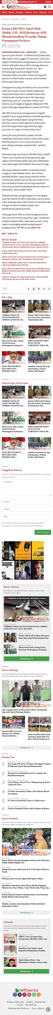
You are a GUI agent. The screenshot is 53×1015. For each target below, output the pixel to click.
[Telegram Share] (44, 289)
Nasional (11, 24)
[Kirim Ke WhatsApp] (49, 289)
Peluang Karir (40, 1002)
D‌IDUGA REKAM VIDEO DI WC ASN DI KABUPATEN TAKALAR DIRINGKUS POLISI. (24, 264)
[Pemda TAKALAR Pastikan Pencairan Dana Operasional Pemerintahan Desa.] (39, 306)
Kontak (20, 1005)
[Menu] (3, 7)
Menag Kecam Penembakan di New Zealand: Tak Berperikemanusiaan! (27, 774)
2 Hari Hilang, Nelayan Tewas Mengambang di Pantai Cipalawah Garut (29, 783)
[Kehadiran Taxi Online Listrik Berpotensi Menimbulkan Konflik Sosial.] (10, 950)
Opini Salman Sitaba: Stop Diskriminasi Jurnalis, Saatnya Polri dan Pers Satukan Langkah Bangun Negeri (33, 961)
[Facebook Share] (28, 289)
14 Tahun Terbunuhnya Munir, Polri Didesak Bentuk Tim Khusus (28, 792)
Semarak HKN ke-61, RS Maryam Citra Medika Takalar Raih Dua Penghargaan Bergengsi (12, 733)
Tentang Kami (30, 1005)
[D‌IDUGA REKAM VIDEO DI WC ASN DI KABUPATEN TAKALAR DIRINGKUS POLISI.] (39, 332)
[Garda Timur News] (18, 7)
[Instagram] (29, 995)
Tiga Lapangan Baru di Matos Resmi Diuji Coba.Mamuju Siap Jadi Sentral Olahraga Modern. (24, 711)
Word (29, 24)
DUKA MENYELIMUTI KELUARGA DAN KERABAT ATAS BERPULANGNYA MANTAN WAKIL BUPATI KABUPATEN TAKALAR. (26, 271)
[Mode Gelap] (45, 7)
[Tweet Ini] (34, 289)
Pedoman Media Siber (15, 1002)
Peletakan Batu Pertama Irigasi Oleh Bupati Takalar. (22, 879)
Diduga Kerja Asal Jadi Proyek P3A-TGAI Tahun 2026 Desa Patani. (25, 871)
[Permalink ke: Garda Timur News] (4, 46)
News (18, 24)
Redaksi (29, 1002)
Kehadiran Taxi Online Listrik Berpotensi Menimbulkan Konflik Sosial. (32, 949)
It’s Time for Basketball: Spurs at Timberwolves (26, 801)
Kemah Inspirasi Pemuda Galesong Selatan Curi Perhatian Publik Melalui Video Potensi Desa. (25, 896)
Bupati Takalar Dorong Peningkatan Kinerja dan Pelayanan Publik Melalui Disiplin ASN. (25, 861)
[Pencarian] (49, 7)
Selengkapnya (25, 659)
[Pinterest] (24, 995)
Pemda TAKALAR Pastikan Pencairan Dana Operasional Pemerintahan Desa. (24, 252)
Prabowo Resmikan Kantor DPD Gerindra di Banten (28, 809)
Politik (23, 24)
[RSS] (39, 995)
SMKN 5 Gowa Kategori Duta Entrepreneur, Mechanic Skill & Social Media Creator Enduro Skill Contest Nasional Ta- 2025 (34, 938)
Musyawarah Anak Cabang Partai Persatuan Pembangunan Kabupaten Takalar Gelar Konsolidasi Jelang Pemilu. (25, 258)
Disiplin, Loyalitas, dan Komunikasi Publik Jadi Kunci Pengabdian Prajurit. (23, 905)
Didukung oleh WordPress (18, 1008)
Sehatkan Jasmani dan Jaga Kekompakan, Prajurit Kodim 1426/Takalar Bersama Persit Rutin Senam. (25, 278)
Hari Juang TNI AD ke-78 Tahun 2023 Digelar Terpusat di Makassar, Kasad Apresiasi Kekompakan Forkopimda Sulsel (29, 765)
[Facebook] (15, 995)
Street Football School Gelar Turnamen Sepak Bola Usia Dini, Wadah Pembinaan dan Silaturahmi (39, 736)
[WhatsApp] (34, 995)
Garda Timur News (13, 45)
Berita (4, 24)
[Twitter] (20, 995)
